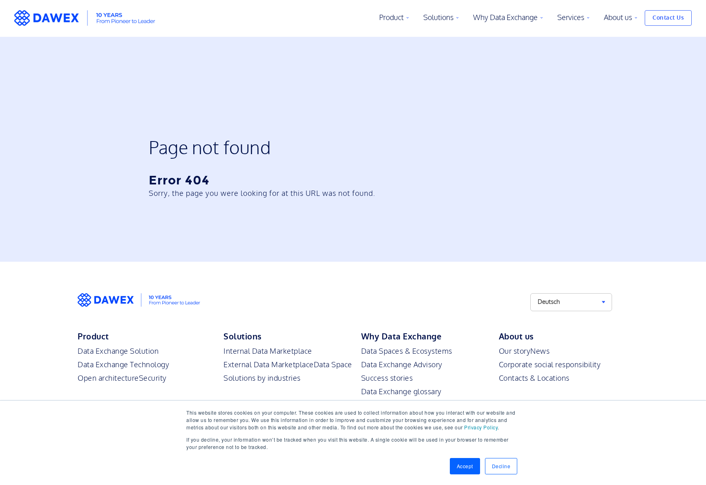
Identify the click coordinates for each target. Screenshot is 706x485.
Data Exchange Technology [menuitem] (123, 365)
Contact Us (668, 18)
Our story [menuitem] (515, 351)
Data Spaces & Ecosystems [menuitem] (406, 351)
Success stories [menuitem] (387, 378)
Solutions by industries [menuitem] (262, 378)
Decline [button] (501, 466)
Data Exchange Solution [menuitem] (118, 351)
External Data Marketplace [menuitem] (268, 365)
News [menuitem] (540, 351)
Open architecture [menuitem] (108, 378)
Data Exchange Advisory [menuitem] (401, 365)
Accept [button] (465, 466)
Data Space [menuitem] (333, 365)
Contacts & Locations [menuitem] (534, 378)
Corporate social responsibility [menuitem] (550, 365)
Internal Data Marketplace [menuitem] (267, 351)
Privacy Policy (481, 427)
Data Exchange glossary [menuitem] (401, 392)
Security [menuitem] (153, 378)
